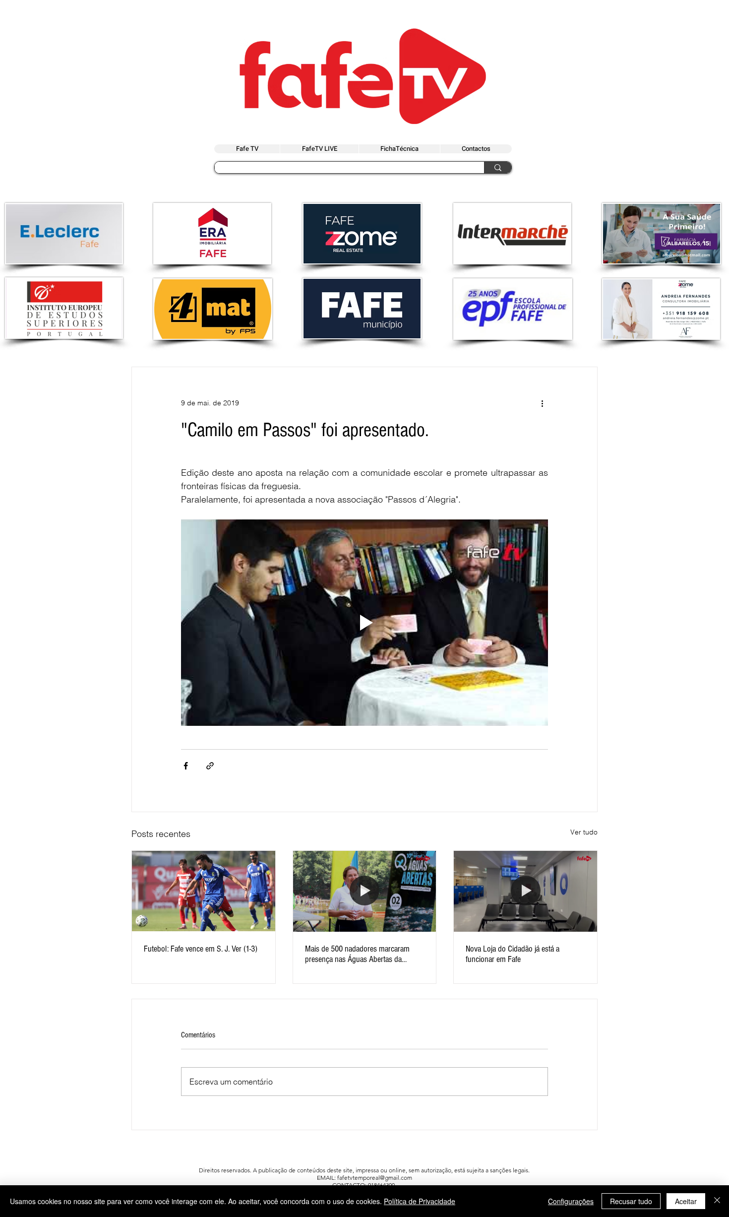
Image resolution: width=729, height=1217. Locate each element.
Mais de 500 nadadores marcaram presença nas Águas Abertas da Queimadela (357, 954)
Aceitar (686, 1201)
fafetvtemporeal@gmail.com (374, 1177)
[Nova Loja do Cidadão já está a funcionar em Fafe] (525, 891)
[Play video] (364, 622)
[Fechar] (717, 1201)
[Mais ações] (542, 403)
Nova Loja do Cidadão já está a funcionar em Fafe (512, 954)
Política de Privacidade (419, 1201)
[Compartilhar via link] (210, 765)
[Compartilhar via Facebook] (185, 765)
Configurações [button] (571, 1201)
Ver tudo (584, 832)
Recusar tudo (631, 1201)
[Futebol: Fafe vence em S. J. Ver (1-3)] (203, 891)
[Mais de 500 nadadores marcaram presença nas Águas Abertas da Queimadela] (364, 891)
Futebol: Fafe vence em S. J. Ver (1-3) (200, 949)
